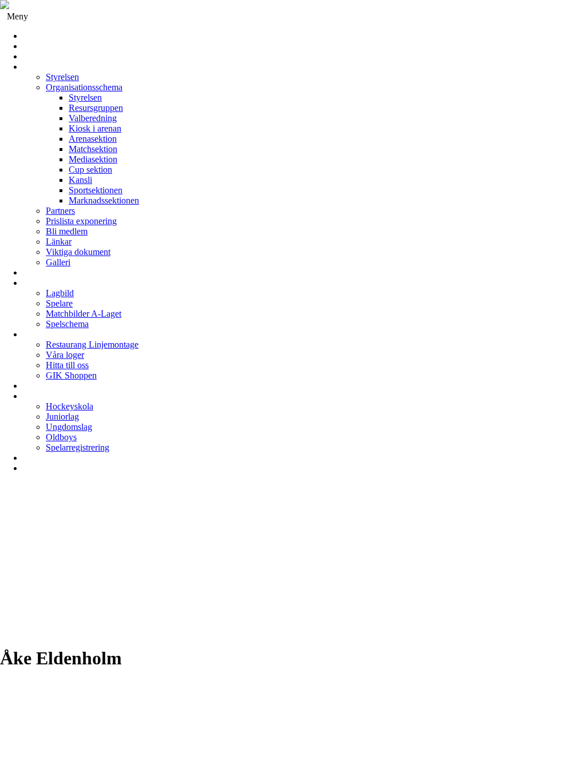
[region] (293, 564)
